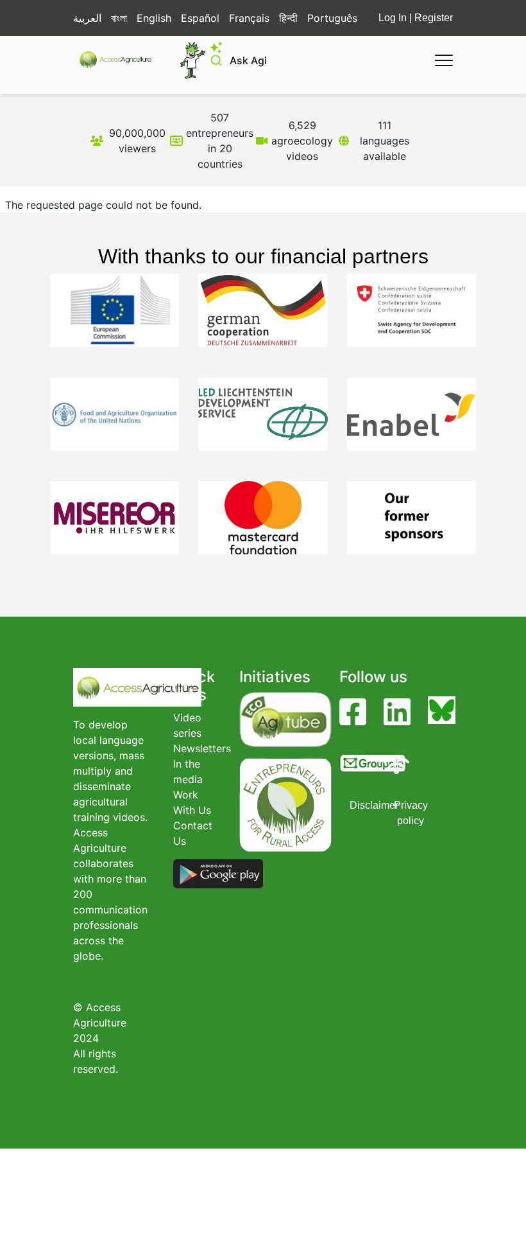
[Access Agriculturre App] (218, 873)
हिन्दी (288, 18)
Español (200, 18)
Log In (392, 17)
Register (433, 17)
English (154, 18)
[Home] (121, 59)
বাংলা (119, 18)
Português (332, 18)
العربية (87, 18)
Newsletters (202, 748)
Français (249, 18)
